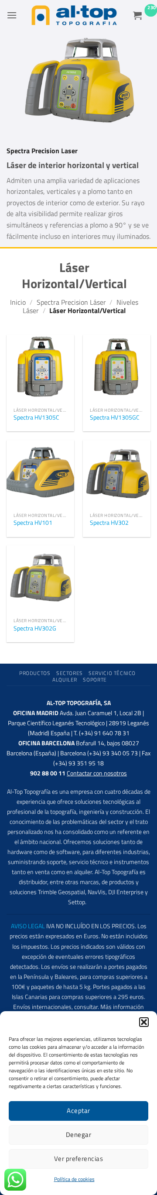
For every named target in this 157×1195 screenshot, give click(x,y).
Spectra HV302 (109, 523)
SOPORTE (94, 679)
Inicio (18, 302)
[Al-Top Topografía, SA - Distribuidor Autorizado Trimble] (74, 15)
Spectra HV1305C (36, 418)
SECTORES (69, 673)
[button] (144, 1022)
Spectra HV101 (33, 523)
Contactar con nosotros (97, 773)
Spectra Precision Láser (71, 302)
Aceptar (78, 1110)
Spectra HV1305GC (115, 418)
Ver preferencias (78, 1159)
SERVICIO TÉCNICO (112, 673)
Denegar (78, 1135)
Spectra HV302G (35, 629)
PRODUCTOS (35, 673)
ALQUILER (64, 679)
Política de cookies (74, 1179)
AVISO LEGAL (28, 926)
